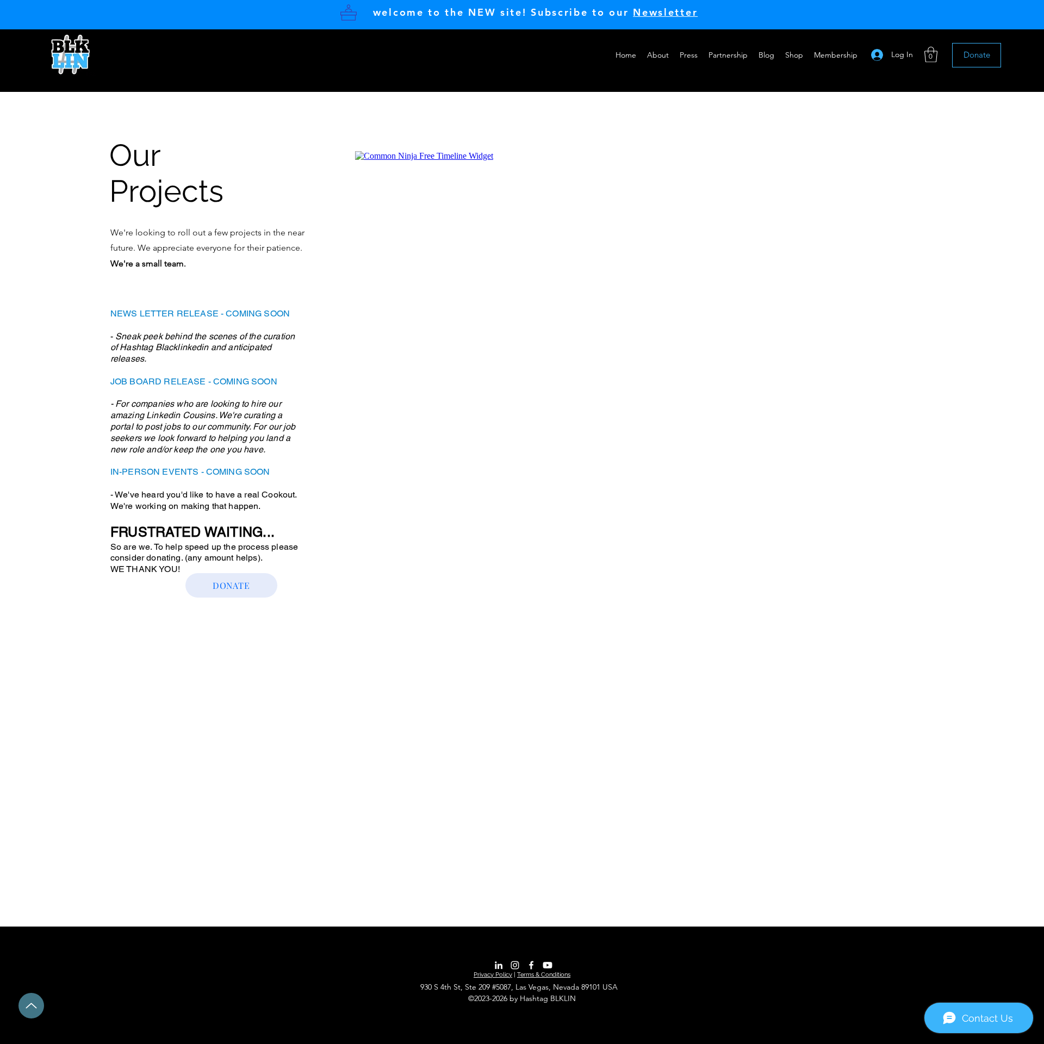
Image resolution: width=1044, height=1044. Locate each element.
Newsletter (665, 12)
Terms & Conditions (543, 974)
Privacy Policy (493, 974)
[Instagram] (514, 965)
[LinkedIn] (498, 965)
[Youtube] (547, 965)
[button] (658, 55)
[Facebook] (531, 965)
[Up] (31, 1005)
